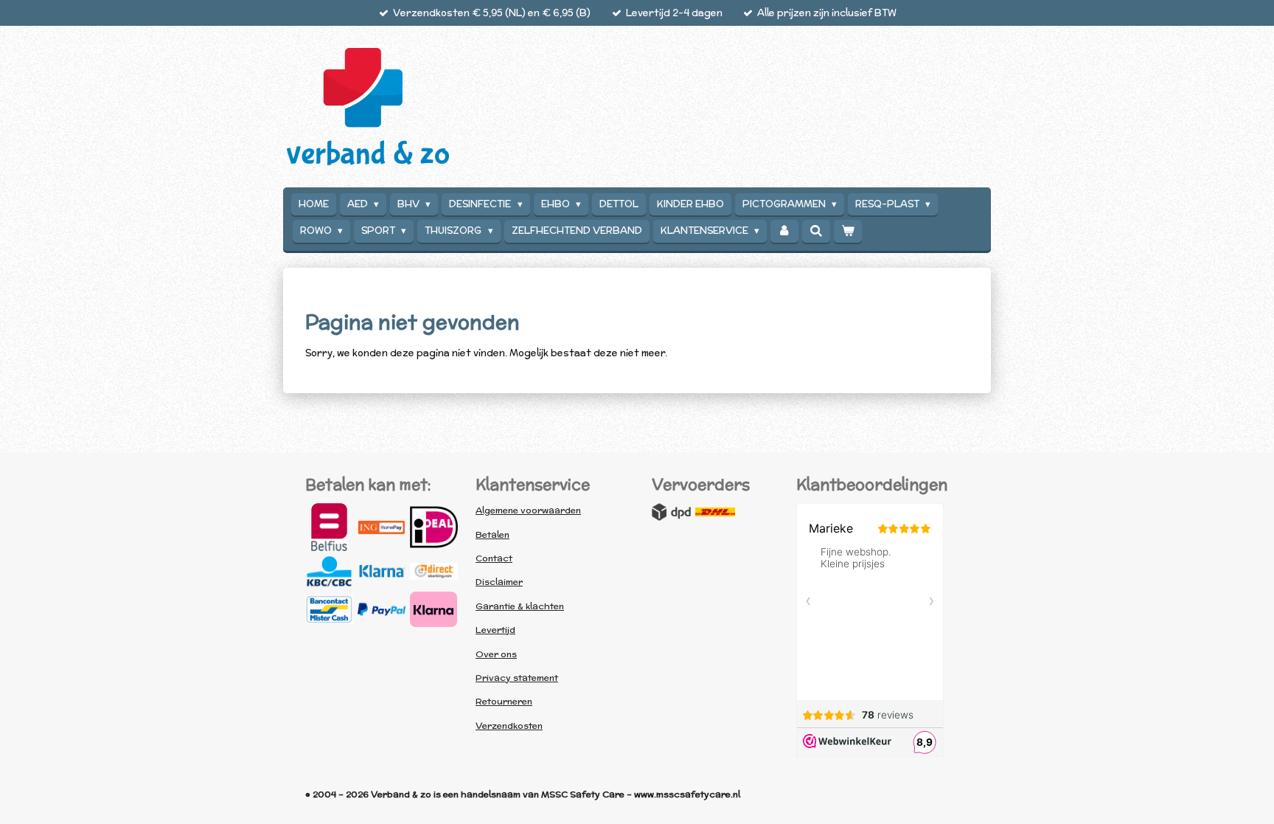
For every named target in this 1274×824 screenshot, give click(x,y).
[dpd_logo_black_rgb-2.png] (672, 512)
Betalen (492, 534)
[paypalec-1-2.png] (381, 609)
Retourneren (504, 701)
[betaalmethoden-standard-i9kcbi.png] (434, 609)
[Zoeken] (816, 231)
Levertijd (495, 629)
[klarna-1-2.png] (381, 571)
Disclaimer (499, 581)
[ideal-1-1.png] (434, 527)
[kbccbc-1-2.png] (329, 571)
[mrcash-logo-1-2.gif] (329, 609)
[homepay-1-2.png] (381, 527)
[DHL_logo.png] (715, 512)
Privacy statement (517, 677)
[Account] (784, 231)
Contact (494, 558)
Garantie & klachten (520, 606)
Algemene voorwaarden (528, 510)
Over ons (496, 654)
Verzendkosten (509, 725)
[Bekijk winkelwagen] (848, 231)
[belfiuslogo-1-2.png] (329, 527)
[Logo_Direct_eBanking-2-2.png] (434, 571)
